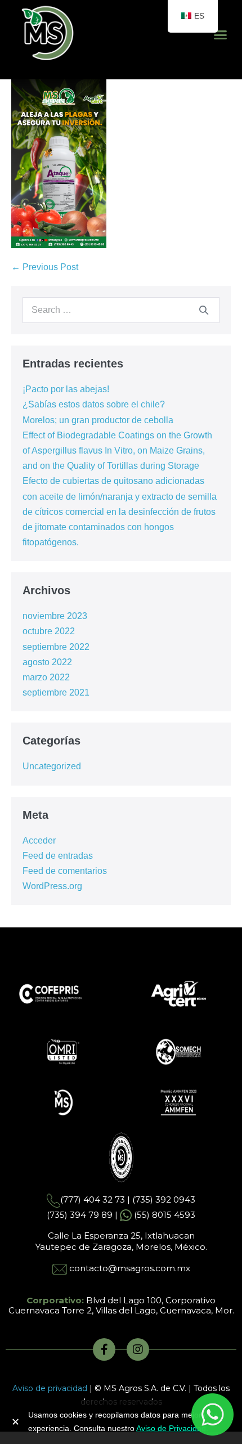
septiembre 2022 (56, 647)
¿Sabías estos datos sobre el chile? (94, 404)
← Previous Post (44, 267)
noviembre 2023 (55, 616)
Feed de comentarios (65, 871)
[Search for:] (121, 310)
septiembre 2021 (56, 692)
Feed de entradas (58, 855)
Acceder (39, 840)
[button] (220, 35)
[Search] (204, 310)
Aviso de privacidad (49, 1388)
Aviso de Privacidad (171, 1428)
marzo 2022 (46, 677)
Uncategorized (52, 766)
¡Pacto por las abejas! (66, 389)
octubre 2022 (49, 631)
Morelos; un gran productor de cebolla (98, 420)
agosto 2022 (47, 662)
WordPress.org (52, 886)
